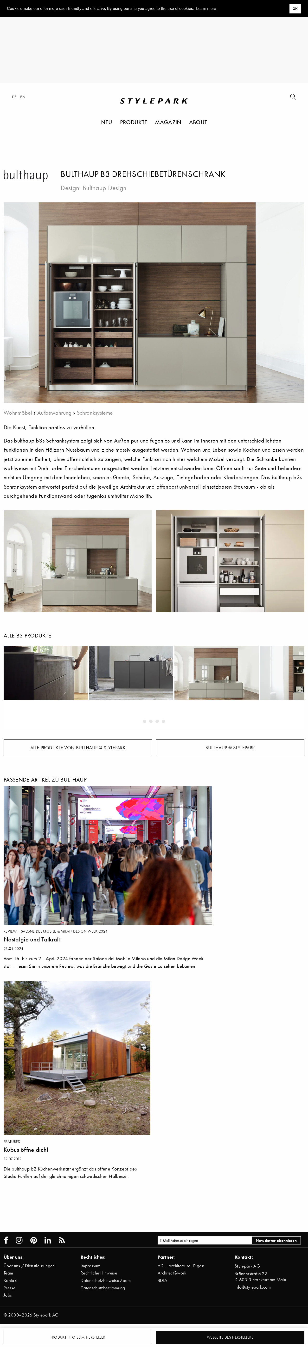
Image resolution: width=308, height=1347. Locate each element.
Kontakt (10, 1280)
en (22, 96)
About (198, 122)
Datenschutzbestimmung (103, 1288)
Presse (9, 1288)
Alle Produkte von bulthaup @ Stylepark (77, 748)
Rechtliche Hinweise (99, 1273)
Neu (106, 122)
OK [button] (295, 9)
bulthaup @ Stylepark (230, 748)
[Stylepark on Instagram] (19, 1240)
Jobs (8, 1295)
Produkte (134, 122)
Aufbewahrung (54, 412)
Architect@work (172, 1273)
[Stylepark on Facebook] (6, 1240)
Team (8, 1273)
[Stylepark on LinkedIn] (48, 1240)
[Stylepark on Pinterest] (33, 1240)
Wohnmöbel (18, 412)
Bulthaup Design (105, 188)
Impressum (90, 1265)
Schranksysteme (95, 412)
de (14, 96)
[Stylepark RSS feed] (62, 1240)
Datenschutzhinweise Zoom (106, 1280)
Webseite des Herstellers (230, 1337)
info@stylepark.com (253, 1287)
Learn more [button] (206, 8)
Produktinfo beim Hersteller (78, 1337)
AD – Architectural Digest (181, 1265)
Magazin (168, 122)
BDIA (162, 1280)
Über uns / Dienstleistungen (29, 1265)
